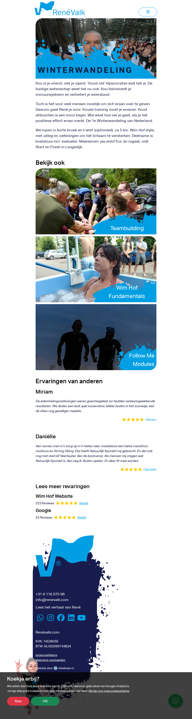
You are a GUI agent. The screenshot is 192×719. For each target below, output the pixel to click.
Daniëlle (150, 469)
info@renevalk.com (52, 599)
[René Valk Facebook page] (61, 619)
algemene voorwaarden (50, 660)
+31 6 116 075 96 (50, 594)
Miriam (151, 419)
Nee (18, 701)
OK (45, 701)
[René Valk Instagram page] (50, 619)
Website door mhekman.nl (55, 668)
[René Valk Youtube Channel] (81, 619)
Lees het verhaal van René (58, 607)
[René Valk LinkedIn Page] (71, 619)
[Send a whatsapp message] (40, 619)
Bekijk (83, 503)
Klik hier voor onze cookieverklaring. (109, 691)
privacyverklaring (46, 655)
